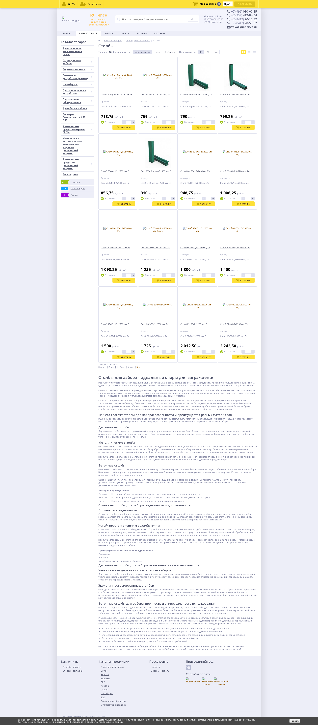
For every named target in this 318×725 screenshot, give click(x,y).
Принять (295, 721)
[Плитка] (243, 52)
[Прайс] (254, 52)
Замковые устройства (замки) (75, 77)
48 (208, 51)
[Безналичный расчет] (221, 681)
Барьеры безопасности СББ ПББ (74, 117)
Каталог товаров (88, 33)
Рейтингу (170, 51)
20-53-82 (244, 23)
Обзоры (109, 33)
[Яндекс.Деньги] (193, 680)
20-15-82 (244, 19)
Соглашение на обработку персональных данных (96, 721)
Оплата (125, 33)
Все (216, 51)
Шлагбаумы (70, 84)
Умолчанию (141, 51)
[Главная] (99, 40)
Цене (157, 51)
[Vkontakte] (188, 667)
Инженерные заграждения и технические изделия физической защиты (72, 146)
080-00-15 (244, 11)
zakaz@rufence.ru (244, 27)
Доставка (141, 33)
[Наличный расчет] (207, 681)
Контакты (159, 33)
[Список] (249, 52)
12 (201, 51)
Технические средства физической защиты (71, 164)
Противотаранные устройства (74, 92)
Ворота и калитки (74, 69)
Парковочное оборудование (72, 101)
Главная (67, 33)
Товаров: (103, 51)
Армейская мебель (75, 108)
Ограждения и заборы (72, 62)
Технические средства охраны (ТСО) (74, 129)
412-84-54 (244, 15)
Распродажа (70, 174)
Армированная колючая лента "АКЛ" (72, 51)
